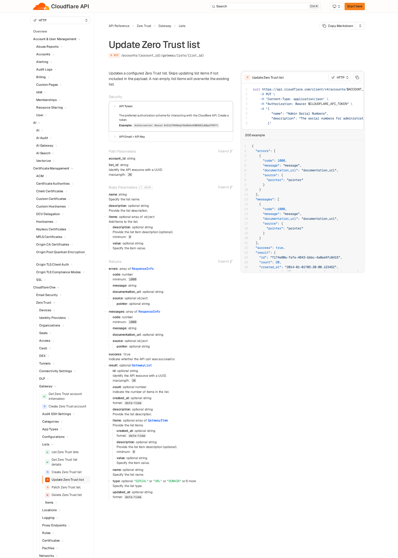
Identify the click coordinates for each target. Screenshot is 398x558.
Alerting (42, 62)
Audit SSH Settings (56, 414)
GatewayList (142, 365)
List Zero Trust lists (65, 452)
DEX (42, 356)
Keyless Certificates (51, 229)
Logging (48, 518)
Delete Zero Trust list (67, 495)
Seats (43, 333)
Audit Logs (44, 69)
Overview (40, 31)
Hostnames (44, 222)
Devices (45, 310)
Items (49, 502)
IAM (39, 92)
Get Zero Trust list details (64, 461)
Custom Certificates (51, 199)
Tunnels (45, 363)
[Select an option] (336, 6)
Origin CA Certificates (52, 244)
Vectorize (43, 161)
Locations (49, 510)
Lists (46, 444)
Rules (46, 533)
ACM (40, 176)
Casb (43, 348)
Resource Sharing (49, 107)
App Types (50, 429)
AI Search (43, 153)
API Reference (119, 26)
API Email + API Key (132, 137)
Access (44, 340)
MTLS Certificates (49, 237)
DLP (42, 379)
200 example (255, 135)
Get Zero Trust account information (65, 396)
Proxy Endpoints (54, 525)
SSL (39, 280)
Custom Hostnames (51, 206)
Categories (50, 421)
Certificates (51, 540)
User (39, 115)
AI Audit (42, 138)
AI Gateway (44, 145)
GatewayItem (158, 420)
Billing (41, 77)
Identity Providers (52, 318)
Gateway (46, 386)
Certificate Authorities (53, 183)
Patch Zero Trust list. (66, 487)
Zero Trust (43, 302)
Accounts (43, 54)
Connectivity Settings (55, 371)
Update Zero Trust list (68, 480)
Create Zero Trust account (67, 406)
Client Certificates (49, 191)
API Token (126, 106)
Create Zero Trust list (67, 472)
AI (37, 130)
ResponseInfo (142, 269)
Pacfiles (48, 548)
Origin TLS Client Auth (52, 264)
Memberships (46, 100)
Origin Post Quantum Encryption (60, 252)
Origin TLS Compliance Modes (58, 272)
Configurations (53, 437)
